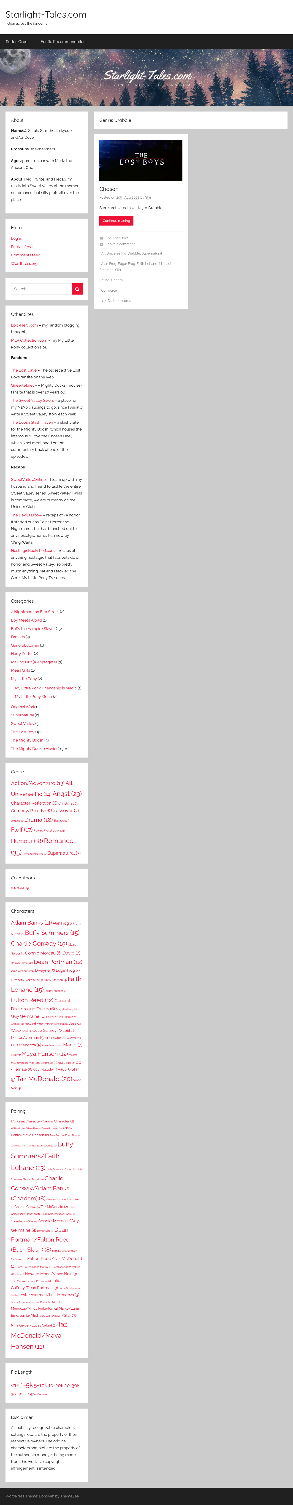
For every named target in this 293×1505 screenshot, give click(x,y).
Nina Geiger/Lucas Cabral (34, 1325)
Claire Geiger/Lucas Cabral (58, 1214)
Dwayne (45, 970)
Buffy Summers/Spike (61, 1169)
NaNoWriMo (20, 888)
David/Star (45, 1230)
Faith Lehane (147, 264)
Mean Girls (20, 670)
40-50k (31, 1394)
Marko (72, 1045)
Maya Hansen (45, 1053)
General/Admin (25, 645)
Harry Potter (22, 653)
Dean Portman (58, 962)
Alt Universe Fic (113, 253)
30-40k (18, 1393)
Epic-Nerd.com (24, 325)
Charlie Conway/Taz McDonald (41, 1207)
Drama (38, 819)
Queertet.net (22, 385)
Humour (27, 841)
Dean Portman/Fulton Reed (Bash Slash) (40, 1239)
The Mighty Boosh (27, 740)
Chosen (109, 188)
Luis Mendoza (26, 1045)
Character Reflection (34, 803)
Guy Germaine (28, 1016)
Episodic (62, 821)
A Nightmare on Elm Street (35, 611)
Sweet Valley (22, 723)
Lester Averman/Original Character (33, 1302)
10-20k (55, 1385)
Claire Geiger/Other (24, 1221)
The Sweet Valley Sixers (32, 400)
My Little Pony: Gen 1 (33, 696)
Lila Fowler (55, 1038)
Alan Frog (108, 264)
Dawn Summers (22, 963)
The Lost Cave (24, 370)
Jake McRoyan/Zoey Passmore (31, 1281)
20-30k (72, 1385)
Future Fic (43, 830)
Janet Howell (58, 1023)
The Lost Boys (117, 238)
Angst (67, 794)
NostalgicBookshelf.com (33, 550)
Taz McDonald (44, 1079)
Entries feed (22, 247)
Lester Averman (27, 1037)
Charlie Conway (39, 943)
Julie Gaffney (47, 1030)
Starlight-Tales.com (46, 14)
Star (148, 197)
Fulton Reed (32, 1000)
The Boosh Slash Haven (32, 422)
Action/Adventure (38, 783)
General (117, 280)
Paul (64, 1069)
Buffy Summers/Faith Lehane (42, 1156)
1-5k (26, 1385)
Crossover (65, 810)
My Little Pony (24, 678)
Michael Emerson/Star (53, 1315)
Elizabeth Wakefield (27, 980)
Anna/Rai (21, 1145)
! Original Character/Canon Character (42, 1121)
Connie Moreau (43, 952)
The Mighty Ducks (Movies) (35, 748)
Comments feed (26, 255)
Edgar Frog (126, 264)
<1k (103, 301)
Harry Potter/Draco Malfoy (34, 1267)
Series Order (17, 41)
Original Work (23, 707)
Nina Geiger (66, 1062)
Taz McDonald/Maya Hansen (39, 1335)
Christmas (68, 803)
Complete (109, 290)
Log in (16, 238)
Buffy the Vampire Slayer (33, 628)
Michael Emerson (43, 1062)
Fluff (22, 829)
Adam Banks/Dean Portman (44, 1128)
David (71, 953)
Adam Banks (31, 922)
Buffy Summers (52, 932)
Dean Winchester (22, 970)
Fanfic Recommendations (64, 41)
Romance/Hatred (34, 853)
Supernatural (152, 253)
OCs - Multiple (45, 1069)
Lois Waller (74, 1038)
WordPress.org (24, 263)
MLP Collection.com (29, 340)
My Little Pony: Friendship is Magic (46, 688)
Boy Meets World (26, 620)
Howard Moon (37, 1023)
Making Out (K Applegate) (34, 662)
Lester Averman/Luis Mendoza (49, 1294)
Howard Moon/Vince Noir (51, 1273)
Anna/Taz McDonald (43, 1145)
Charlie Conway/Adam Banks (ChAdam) (40, 1188)
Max (16, 1054)
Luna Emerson (52, 1045)
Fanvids (18, 637)
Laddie (69, 1030)
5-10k (40, 1385)
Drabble (134, 253)
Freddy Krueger (55, 990)
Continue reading (116, 221)
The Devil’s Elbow (26, 515)
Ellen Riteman (55, 980)
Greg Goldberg (66, 1009)
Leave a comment (120, 244)
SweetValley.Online (28, 479)
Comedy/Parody (30, 810)
